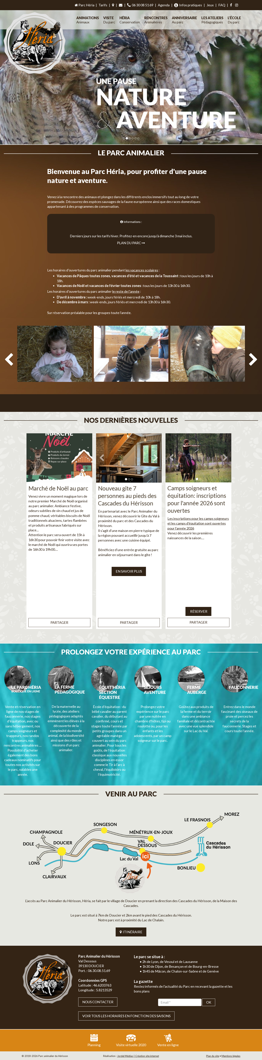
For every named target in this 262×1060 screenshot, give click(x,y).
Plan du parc (129, 243)
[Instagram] (236, 5)
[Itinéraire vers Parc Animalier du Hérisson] (131, 851)
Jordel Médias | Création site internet (138, 1056)
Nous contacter (97, 1002)
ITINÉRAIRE (132, 932)
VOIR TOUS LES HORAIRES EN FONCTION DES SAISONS (126, 1016)
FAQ (221, 5)
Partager (59, 622)
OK (208, 1002)
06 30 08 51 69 (142, 5)
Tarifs (103, 5)
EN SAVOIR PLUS (129, 571)
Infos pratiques (190, 5)
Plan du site (212, 1056)
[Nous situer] (113, 5)
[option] (54, 366)
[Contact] (121, 5)
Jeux (210, 5)
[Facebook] (231, 5)
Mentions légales (231, 1056)
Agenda (164, 5)
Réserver (198, 611)
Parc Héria (86, 5)
